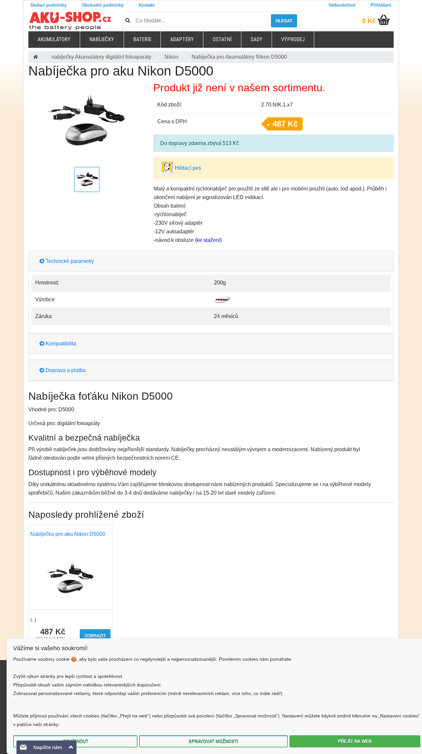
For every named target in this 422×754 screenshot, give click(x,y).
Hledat (284, 20)
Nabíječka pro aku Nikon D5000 (67, 534)
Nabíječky (101, 39)
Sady (256, 39)
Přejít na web (355, 741)
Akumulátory (54, 39)
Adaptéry (182, 39)
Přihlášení (381, 5)
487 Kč (285, 123)
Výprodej (293, 39)
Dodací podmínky (49, 5)
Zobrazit (95, 635)
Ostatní (222, 39)
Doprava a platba (65, 370)
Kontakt (146, 5)
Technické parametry (69, 261)
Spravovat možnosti (213, 741)
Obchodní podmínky (103, 5)
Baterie (142, 39)
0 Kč (369, 20)
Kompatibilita (60, 343)
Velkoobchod (342, 5)
